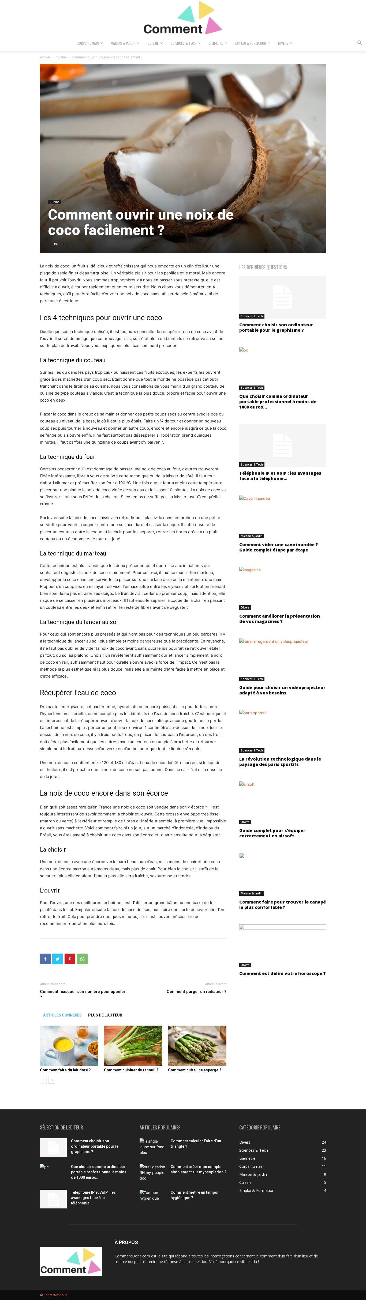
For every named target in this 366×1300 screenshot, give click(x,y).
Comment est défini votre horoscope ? (282, 973)
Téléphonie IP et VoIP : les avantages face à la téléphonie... (280, 475)
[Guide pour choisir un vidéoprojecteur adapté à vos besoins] (282, 659)
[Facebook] (45, 959)
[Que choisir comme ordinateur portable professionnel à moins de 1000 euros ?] (282, 368)
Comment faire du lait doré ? (65, 1070)
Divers (283, 43)
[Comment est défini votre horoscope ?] (282, 945)
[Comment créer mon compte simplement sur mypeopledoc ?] (153, 1173)
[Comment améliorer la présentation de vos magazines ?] (282, 588)
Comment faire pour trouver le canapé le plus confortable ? (282, 904)
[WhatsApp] (82, 959)
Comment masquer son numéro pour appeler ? (82, 994)
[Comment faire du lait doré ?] (69, 1046)
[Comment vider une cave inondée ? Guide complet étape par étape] (282, 517)
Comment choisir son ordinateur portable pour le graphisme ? (276, 327)
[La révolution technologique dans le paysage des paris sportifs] (282, 731)
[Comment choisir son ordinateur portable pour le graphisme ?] (282, 297)
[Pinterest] (70, 959)
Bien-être (215, 43)
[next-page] (51, 1080)
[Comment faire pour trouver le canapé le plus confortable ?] (282, 874)
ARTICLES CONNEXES (62, 1015)
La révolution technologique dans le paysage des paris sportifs (280, 761)
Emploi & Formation (250, 43)
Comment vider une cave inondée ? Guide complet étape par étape (278, 547)
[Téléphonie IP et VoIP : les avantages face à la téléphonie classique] (282, 445)
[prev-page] (43, 1080)
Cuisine (153, 43)
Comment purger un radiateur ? (196, 991)
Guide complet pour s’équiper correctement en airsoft (272, 833)
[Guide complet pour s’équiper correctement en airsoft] (282, 802)
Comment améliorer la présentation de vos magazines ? (279, 618)
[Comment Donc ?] (183, 18)
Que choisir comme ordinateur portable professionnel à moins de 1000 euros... (277, 401)
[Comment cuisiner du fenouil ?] (133, 1046)
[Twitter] (57, 959)
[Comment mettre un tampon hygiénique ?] (153, 1199)
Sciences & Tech (183, 43)
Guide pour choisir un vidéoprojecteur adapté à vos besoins (282, 690)
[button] (359, 43)
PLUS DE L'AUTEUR (105, 1015)
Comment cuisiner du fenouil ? (131, 1070)
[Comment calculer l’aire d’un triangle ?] (153, 1147)
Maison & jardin (123, 43)
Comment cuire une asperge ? (194, 1070)
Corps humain (88, 43)
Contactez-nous (55, 1295)
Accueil (45, 57)
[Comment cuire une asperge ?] (197, 1046)
